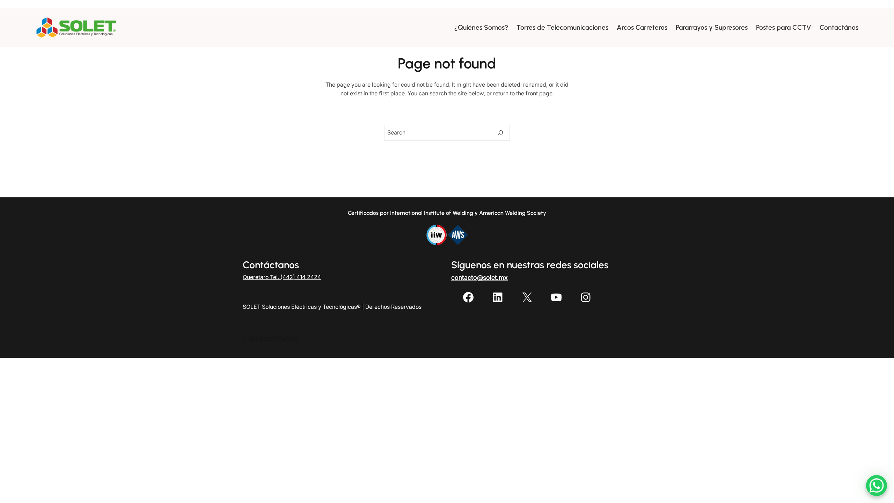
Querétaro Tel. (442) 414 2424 (282, 277)
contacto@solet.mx (479, 277)
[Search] (500, 132)
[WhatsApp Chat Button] (876, 485)
